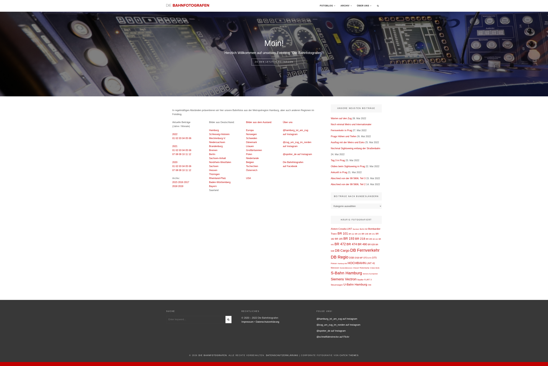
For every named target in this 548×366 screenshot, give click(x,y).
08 (177, 154)
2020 (174, 162)
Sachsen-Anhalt (217, 158)
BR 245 (369, 239)
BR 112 (351, 234)
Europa (250, 130)
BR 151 (372, 234)
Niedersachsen (217, 142)
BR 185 (339, 239)
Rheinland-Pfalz (217, 178)
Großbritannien (254, 150)
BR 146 (365, 234)
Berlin (212, 154)
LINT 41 (370, 263)
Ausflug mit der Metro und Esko (347, 142)
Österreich (251, 170)
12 (190, 154)
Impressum (247, 321)
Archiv (345, 5)
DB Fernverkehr (365, 250)
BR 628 (371, 244)
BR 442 (375, 239)
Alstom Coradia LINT (341, 229)
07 (173, 154)
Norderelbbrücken (346, 268)
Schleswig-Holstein (219, 134)
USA (248, 178)
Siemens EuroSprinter (370, 274)
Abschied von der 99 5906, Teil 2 (348, 184)
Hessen (213, 170)
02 (177, 138)
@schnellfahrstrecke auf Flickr (333, 336)
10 (183, 154)
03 (180, 138)
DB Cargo (342, 250)
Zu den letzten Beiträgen (276, 62)
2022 (174, 134)
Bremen (213, 150)
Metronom (335, 268)
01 (173, 138)
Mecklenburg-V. (217, 138)
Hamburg (214, 130)
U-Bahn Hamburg (355, 284)
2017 (186, 182)
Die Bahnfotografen (213, 355)
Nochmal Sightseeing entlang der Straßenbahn (355, 148)
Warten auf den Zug (341, 118)
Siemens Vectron (343, 279)
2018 (174, 186)
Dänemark (251, 142)
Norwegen (251, 134)
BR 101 (343, 233)
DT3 (365, 258)
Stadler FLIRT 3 (364, 279)
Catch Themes (349, 355)
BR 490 (362, 244)
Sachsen (213, 166)
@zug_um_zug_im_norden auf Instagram (338, 324)
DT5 (374, 258)
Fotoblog (326, 5)
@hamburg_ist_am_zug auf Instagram (337, 318)
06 (190, 138)
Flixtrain (334, 263)
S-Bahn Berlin (374, 268)
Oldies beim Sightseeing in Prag (348, 166)
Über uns (363, 5)
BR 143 (358, 234)
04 (183, 138)
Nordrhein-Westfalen (220, 162)
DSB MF (359, 258)
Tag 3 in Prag (338, 160)
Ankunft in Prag (339, 172)
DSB (351, 257)
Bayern (213, 186)
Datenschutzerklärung (267, 321)
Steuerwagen (337, 285)
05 (186, 138)
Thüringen (214, 174)
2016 (180, 182)
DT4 (369, 258)
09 (180, 154)
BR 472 (340, 244)
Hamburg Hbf (342, 263)
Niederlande (252, 158)
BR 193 (348, 238)
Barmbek (356, 229)
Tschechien (252, 166)
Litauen (250, 146)
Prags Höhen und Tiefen (343, 136)
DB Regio (339, 257)
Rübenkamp (364, 268)
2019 (180, 186)
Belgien (250, 162)
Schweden (251, 138)
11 (186, 154)
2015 (174, 182)
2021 (174, 146)
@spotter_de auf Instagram (297, 154)
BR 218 (360, 238)
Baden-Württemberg (219, 182)
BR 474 (351, 244)
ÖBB (369, 285)
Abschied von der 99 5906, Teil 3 (348, 178)
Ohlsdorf (356, 268)
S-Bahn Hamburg (346, 273)
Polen (249, 154)
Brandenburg (216, 146)
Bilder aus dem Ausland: (259, 122)
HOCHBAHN (357, 263)
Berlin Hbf (363, 229)
